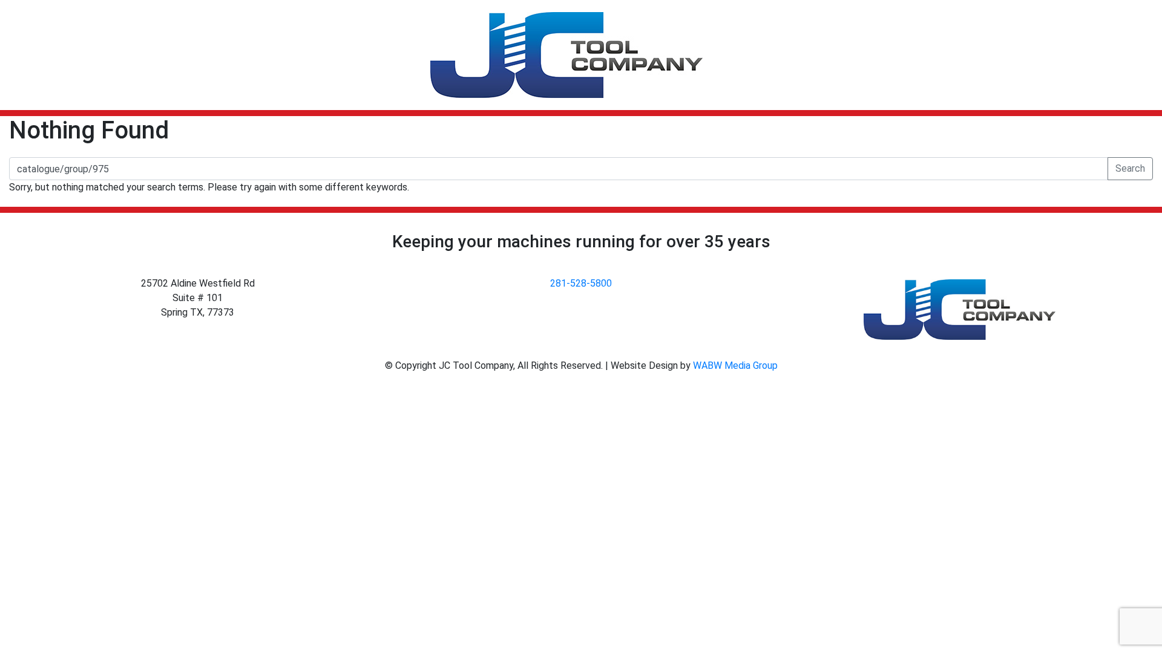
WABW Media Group (735, 365)
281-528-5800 (581, 283)
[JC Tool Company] (566, 55)
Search (1130, 168)
